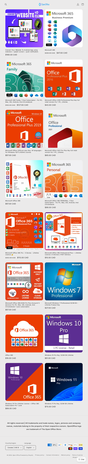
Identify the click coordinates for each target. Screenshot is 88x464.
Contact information (52, 455)
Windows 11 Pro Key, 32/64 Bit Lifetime (59, 403)
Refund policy (65, 455)
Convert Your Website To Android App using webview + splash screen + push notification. (22, 51)
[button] (5, 4)
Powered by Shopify (26, 455)
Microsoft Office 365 (12, 201)
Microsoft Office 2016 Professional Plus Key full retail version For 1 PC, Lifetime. (62, 101)
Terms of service (77, 455)
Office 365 (9, 355)
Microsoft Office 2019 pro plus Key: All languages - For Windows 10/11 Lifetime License (24, 151)
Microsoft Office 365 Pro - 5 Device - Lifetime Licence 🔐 (22, 254)
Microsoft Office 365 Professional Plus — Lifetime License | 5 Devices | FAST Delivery (63, 254)
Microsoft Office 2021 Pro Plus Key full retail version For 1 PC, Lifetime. (61, 151)
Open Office (16, 455)
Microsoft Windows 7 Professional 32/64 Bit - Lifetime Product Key (61, 304)
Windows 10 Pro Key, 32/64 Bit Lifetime (59, 355)
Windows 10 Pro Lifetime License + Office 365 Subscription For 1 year (22, 404)
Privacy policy (39, 455)
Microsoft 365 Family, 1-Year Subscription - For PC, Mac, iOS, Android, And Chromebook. (24, 101)
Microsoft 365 (50, 50)
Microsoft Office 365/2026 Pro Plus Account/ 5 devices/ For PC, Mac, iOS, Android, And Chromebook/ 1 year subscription (22, 305)
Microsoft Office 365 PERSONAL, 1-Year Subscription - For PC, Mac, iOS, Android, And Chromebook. (61, 202)
